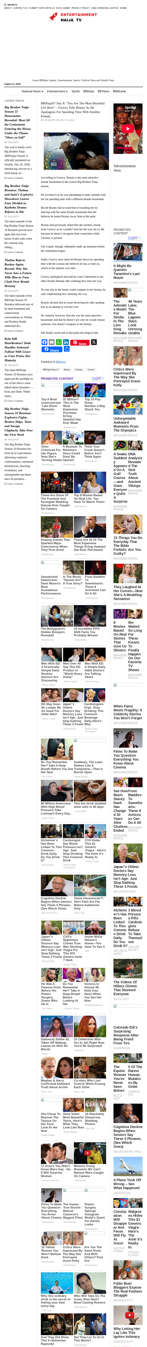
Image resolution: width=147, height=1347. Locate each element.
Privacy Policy (81, 8)
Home (123, 8)
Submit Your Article (42, 8)
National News (31, 91)
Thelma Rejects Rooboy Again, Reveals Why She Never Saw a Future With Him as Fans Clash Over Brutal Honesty (18, 273)
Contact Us (20, 8)
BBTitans (103, 91)
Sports (76, 91)
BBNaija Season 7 (51, 369)
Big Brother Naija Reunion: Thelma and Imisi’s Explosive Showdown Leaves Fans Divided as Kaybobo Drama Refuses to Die (18, 199)
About (8, 8)
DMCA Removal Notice (105, 8)
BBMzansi (119, 91)
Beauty (67, 369)
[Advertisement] (73, 51)
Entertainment (56, 91)
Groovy (91, 369)
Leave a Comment (15, 178)
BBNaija (88, 91)
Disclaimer (63, 8)
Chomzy (78, 369)
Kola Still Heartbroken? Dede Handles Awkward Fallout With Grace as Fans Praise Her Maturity (17, 349)
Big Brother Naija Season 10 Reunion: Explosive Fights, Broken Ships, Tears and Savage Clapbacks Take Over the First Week (18, 421)
